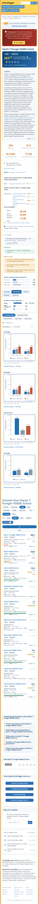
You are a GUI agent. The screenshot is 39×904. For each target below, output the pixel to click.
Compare (30, 546)
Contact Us (5, 892)
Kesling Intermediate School (13, 586)
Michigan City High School (17, 184)
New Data (16, 889)
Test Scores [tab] (16, 292)
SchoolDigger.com (18, 900)
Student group (7, 327)
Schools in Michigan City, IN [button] (19, 800)
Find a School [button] (7, 7)
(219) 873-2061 (10, 168)
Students (28, 518)
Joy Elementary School (19, 194)
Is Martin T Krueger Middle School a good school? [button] (18, 743)
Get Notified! (19, 43)
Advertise (4, 894)
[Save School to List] (34, 546)
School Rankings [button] (18, 7)
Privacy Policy (29, 889)
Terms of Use (29, 892)
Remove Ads (29, 894)
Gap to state (18, 318)
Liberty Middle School (11, 601)
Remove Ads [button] (14, 10)
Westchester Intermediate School (15, 620)
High (28, 507)
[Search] (32, 3)
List (19, 527)
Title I (31, 510)
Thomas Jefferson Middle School (15, 684)
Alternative (6, 510)
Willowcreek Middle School (12, 118)
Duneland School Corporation (8, 607)
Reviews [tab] (25, 292)
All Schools (22, 510)
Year (3, 323)
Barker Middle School (11, 551)
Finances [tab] (15, 295)
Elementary (14, 507)
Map (19, 530)
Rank (21, 518)
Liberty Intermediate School (13, 668)
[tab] (19, 724)
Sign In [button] (6, 10)
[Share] (36, 3)
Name (8, 518)
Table (13, 514)
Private (14, 510)
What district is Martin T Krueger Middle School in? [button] (17, 737)
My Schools (7, 522)
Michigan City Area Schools (17, 172)
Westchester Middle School (13, 635)
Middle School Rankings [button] (19, 789)
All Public (6, 507)
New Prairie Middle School (13, 650)
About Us (4, 889)
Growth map (27, 318)
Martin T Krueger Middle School (14, 535)
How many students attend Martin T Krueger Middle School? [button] (19, 724)
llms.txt (16, 896)
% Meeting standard (8, 315)
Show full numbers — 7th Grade (12, 366)
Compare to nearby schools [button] (19, 783)
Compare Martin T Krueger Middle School (19, 226)
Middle (22, 507)
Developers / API (18, 894)
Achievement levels (22, 315)
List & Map (6, 514)
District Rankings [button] (19, 794)
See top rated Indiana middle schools (18, 223)
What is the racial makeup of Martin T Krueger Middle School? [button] (19, 749)
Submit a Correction (19, 892)
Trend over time (7, 318)
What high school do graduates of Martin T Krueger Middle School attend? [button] (19, 731)
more (8, 221)
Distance (15, 518)
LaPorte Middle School (11, 568)
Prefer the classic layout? (19, 26)
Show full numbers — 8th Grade (12, 406)
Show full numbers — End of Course (13, 447)
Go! (30, 822)
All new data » (31, 832)
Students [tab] (6, 295)
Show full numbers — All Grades (12, 487)
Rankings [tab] (7, 292)
